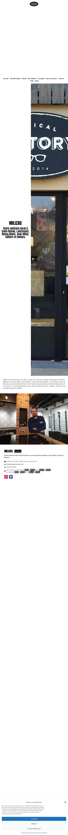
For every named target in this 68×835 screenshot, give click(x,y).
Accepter (34, 819)
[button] (65, 802)
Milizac (8, 451)
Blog (36, 81)
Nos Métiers (32, 78)
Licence (61, 78)
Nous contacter (51, 78)
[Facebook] (11, 477)
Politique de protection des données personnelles (34, 832)
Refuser (34, 824)
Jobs (32, 81)
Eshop (24, 78)
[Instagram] (6, 477)
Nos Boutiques (15, 78)
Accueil (6, 78)
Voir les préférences (34, 828)
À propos (41, 78)
